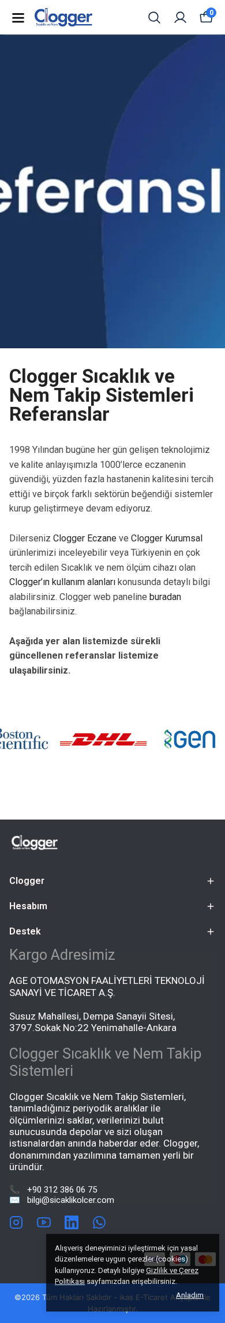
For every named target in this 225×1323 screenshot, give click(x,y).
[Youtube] (44, 1222)
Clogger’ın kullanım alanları (62, 581)
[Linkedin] (71, 1222)
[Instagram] (16, 1222)
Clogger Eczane (85, 538)
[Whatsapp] (99, 1222)
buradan (165, 596)
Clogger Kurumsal (166, 538)
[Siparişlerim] (180, 17)
